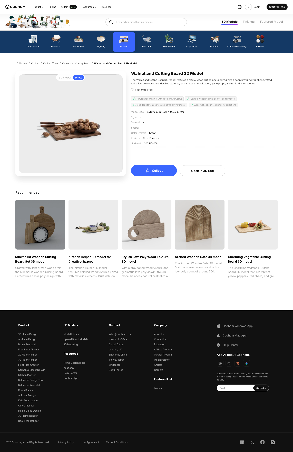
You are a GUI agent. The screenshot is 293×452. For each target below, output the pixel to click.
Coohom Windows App (238, 326)
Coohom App (71, 378)
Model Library (71, 334)
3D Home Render (28, 415)
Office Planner (26, 405)
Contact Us (160, 339)
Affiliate (158, 364)
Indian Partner (162, 359)
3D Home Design (27, 334)
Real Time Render (28, 420)
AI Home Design (27, 339)
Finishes (249, 21)
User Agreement (90, 442)
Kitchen (35, 63)
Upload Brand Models (76, 339)
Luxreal (158, 388)
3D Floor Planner (27, 359)
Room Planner (26, 390)
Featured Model (271, 21)
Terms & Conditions (117, 442)
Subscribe (261, 387)
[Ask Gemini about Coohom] (246, 363)
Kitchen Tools (50, 63)
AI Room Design (27, 395)
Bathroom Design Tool (30, 380)
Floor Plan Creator (28, 364)
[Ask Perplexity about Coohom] (229, 363)
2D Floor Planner (27, 354)
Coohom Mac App (235, 335)
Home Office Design (29, 410)
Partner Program (163, 354)
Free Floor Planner (28, 349)
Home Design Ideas (74, 362)
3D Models (229, 21)
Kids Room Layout (28, 400)
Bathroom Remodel (29, 385)
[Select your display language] (239, 7)
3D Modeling (71, 344)
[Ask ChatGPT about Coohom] (220, 363)
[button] (38, 6)
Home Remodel (27, 344)
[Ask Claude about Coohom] (237, 363)
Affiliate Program (163, 349)
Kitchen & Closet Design (31, 369)
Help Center (70, 372)
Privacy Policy (66, 442)
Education (159, 344)
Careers (158, 369)
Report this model (144, 89)
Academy (69, 367)
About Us (159, 334)
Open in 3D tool (202, 171)
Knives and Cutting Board (76, 63)
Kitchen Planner (27, 375)
